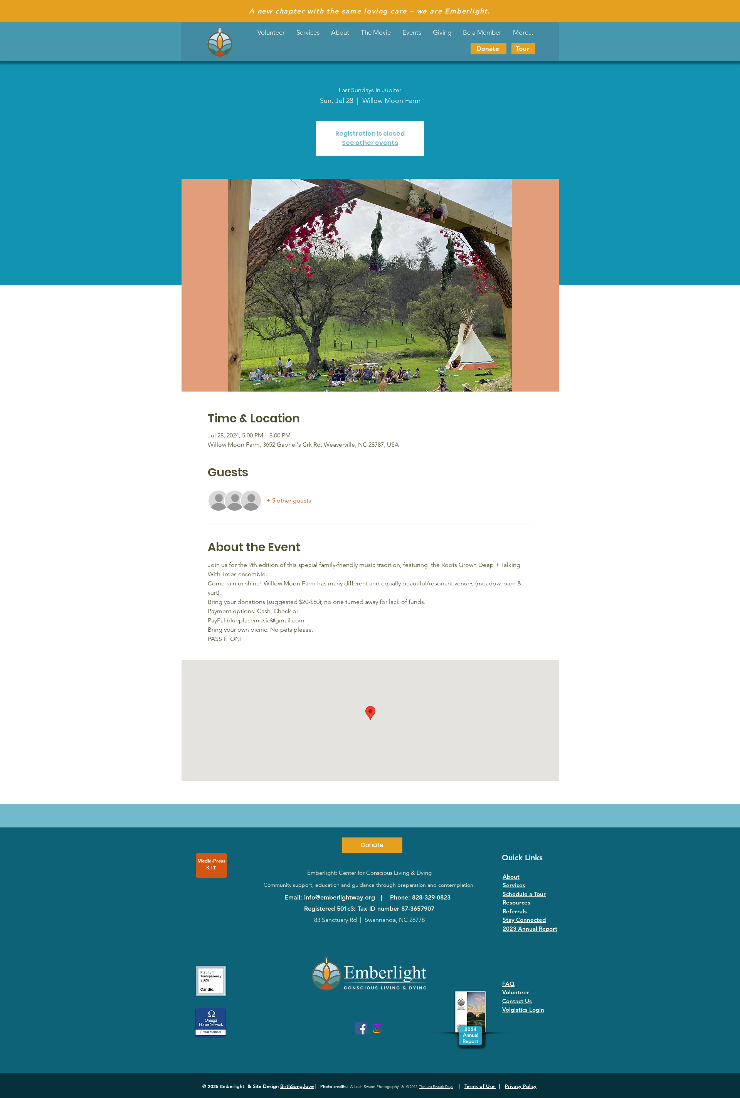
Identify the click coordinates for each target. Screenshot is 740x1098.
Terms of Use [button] (480, 1086)
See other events (370, 142)
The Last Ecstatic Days (436, 1086)
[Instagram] (377, 1028)
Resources (516, 902)
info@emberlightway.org (339, 897)
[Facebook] (361, 1028)
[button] (412, 32)
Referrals (515, 911)
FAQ (508, 983)
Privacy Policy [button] (520, 1086)
